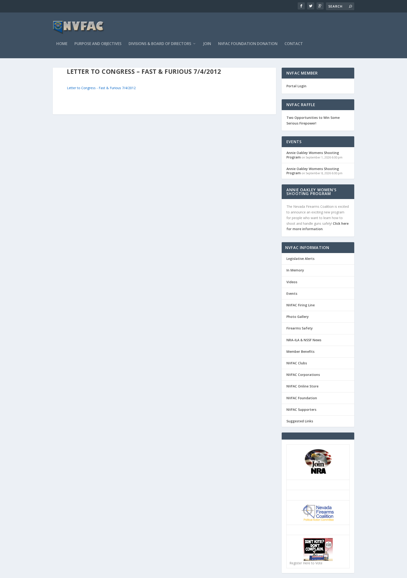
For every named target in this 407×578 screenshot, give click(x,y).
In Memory (295, 270)
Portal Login (296, 86)
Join (207, 44)
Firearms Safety (299, 328)
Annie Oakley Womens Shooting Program (312, 154)
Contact (294, 44)
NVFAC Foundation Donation (247, 44)
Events (291, 293)
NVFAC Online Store (302, 386)
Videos (291, 282)
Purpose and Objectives (98, 44)
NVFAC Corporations (303, 374)
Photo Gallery (297, 316)
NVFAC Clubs (296, 363)
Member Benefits (300, 351)
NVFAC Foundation (301, 398)
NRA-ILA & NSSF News (303, 340)
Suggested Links (299, 421)
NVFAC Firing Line (300, 305)
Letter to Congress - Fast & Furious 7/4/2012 (101, 88)
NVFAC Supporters (301, 409)
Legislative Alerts (300, 258)
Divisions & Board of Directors (160, 44)
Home (61, 44)
